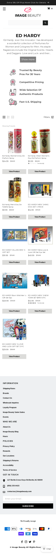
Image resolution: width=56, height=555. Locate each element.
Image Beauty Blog (10, 432)
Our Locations (8, 456)
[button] (4, 8)
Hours (5, 436)
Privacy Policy (9, 446)
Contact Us (7, 398)
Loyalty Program (10, 408)
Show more (28, 59)
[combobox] (25, 22)
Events (6, 417)
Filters (47, 117)
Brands (6, 393)
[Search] (45, 22)
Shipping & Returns (11, 461)
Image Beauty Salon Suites (14, 412)
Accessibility (8, 465)
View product (14, 171)
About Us (6, 427)
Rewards (6, 451)
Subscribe (28, 506)
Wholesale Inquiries (11, 403)
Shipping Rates (9, 389)
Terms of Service (10, 470)
